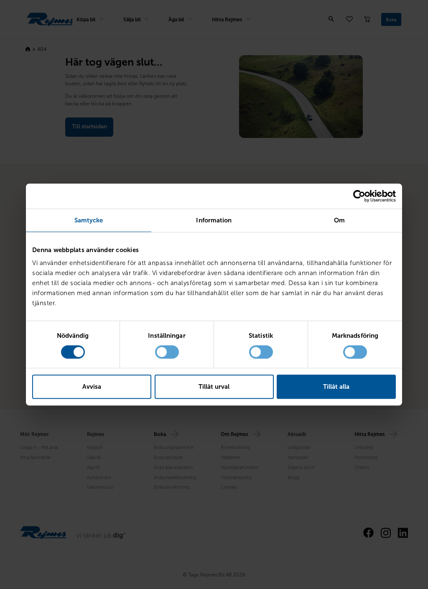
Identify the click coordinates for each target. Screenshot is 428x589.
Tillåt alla (336, 386)
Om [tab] (339, 220)
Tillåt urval (214, 386)
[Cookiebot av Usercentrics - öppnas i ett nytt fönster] (359, 196)
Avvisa (91, 386)
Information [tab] (214, 220)
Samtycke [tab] (88, 220)
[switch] (167, 352)
